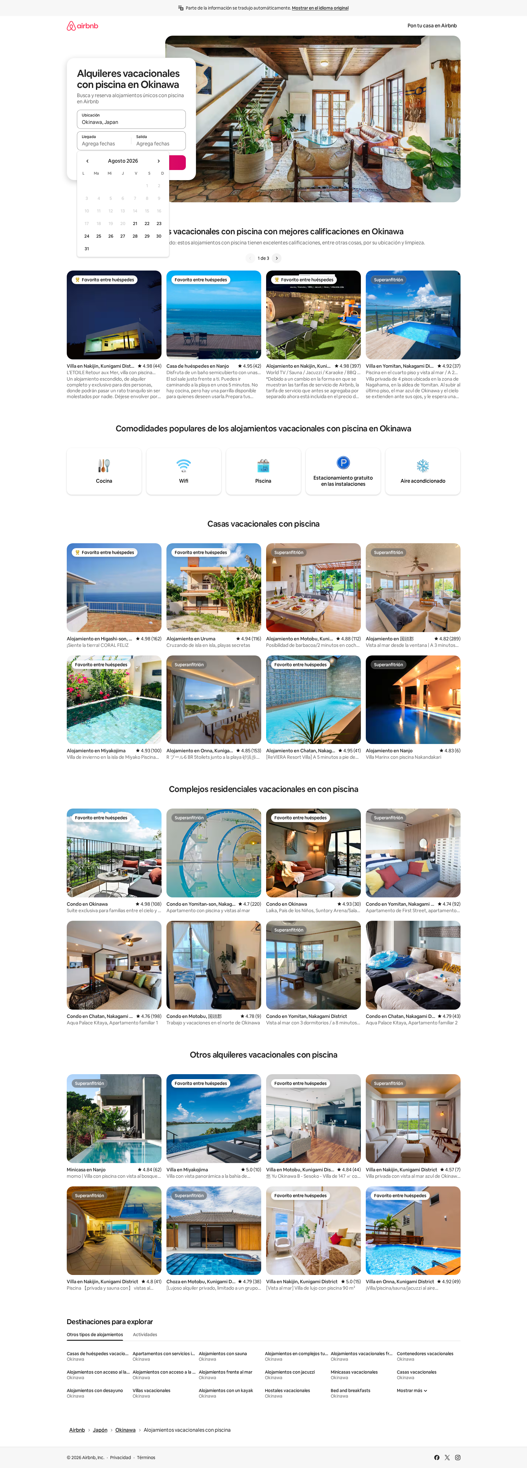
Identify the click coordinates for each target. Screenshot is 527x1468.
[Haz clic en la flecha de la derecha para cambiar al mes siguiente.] (158, 161)
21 (135, 223)
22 (147, 223)
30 (159, 236)
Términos (146, 1457)
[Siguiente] (276, 258)
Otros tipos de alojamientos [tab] (95, 1334)
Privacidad (120, 1457)
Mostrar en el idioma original (320, 8)
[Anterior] (250, 258)
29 (147, 236)
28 (135, 236)
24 (86, 236)
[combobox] (131, 122)
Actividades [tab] (145, 1334)
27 (122, 236)
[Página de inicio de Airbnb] (82, 25)
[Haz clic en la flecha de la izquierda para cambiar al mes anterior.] (88, 161)
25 (98, 236)
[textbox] (104, 143)
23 (159, 223)
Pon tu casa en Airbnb (432, 25)
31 (87, 248)
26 (110, 236)
